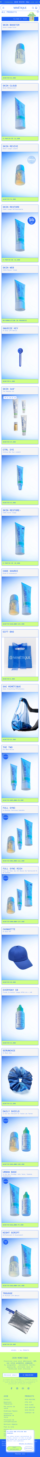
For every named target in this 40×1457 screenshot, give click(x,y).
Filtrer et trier (20, 19)
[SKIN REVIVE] (20, 174)
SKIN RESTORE (11, 207)
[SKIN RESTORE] (20, 235)
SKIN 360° (9, 389)
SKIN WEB (8, 267)
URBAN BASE (10, 1172)
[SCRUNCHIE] (20, 1078)
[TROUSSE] (20, 1320)
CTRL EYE (8, 449)
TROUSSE (7, 1293)
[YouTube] (22, 1388)
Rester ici (20, 1454)
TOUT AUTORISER (14, 1448)
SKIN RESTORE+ (12, 510)
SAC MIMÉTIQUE (12, 686)
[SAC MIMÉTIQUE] (20, 714)
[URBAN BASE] (20, 1200)
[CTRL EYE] (20, 478)
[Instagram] (17, 1388)
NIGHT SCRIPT (11, 1232)
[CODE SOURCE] (20, 599)
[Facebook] (11, 1388)
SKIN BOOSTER (11, 25)
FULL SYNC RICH (12, 868)
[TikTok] (28, 1388)
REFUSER (28, 1448)
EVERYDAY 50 (10, 990)
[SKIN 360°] (20, 417)
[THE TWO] (20, 775)
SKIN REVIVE (10, 146)
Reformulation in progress (15, 320)
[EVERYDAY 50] (20, 1018)
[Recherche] (33, 7)
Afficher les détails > (26, 1443)
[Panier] (36, 7)
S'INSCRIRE (28, 1375)
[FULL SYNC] (20, 836)
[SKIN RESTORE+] (20, 538)
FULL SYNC (9, 808)
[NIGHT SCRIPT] (20, 1260)
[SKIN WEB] (20, 295)
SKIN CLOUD (10, 85)
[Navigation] (3, 7)
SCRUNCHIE (9, 1050)
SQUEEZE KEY (10, 328)
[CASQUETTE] (20, 957)
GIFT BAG (8, 631)
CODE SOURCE (10, 571)
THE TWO (7, 747)
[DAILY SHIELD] (20, 1139)
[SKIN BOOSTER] (20, 53)
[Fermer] (38, 12)
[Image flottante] (32, 17)
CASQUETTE (9, 929)
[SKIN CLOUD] (20, 114)
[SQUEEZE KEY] (20, 356)
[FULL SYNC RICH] (20, 896)
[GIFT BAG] (20, 657)
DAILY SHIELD (11, 1111)
